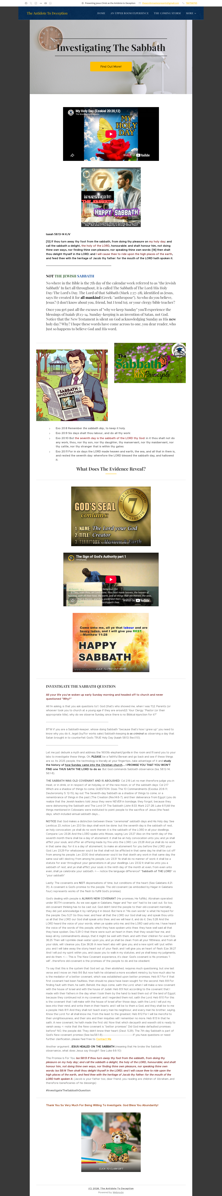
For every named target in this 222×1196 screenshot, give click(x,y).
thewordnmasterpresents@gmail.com (160, 3)
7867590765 (191, 3)
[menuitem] (102, 13)
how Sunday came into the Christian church (93, 765)
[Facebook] (26, 3)
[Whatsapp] (50, 3)
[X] (31, 3)
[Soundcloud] (41, 3)
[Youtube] (46, 3)
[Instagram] (36, 3)
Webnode (118, 1192)
